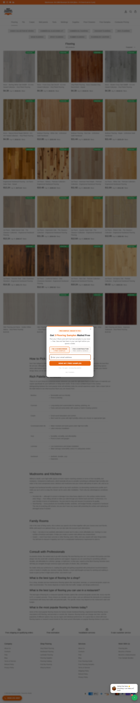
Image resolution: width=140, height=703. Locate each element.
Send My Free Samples (70, 363)
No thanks (70, 372)
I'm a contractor (81, 350)
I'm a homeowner (59, 350)
